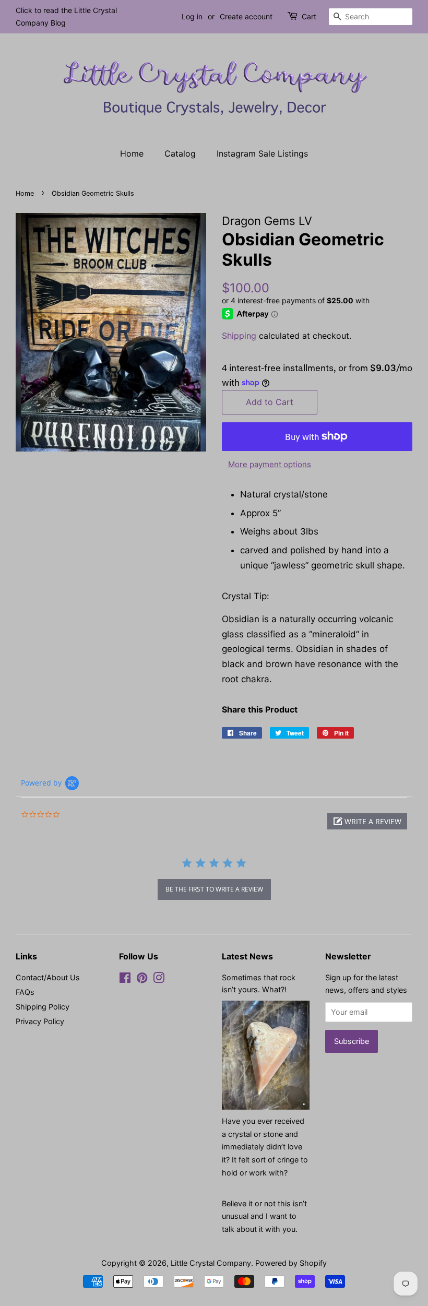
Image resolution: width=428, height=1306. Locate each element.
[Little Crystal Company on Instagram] (158, 979)
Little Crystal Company (211, 1262)
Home (132, 153)
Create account (246, 16)
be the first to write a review (214, 889)
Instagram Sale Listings (262, 153)
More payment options (269, 464)
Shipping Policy (42, 1006)
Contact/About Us (48, 977)
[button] (367, 821)
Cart (309, 16)
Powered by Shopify (291, 1262)
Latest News (247, 956)
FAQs (25, 992)
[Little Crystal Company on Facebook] (125, 979)
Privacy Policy (40, 1021)
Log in (192, 16)
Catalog (180, 153)
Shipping (239, 335)
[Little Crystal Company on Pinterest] (142, 979)
